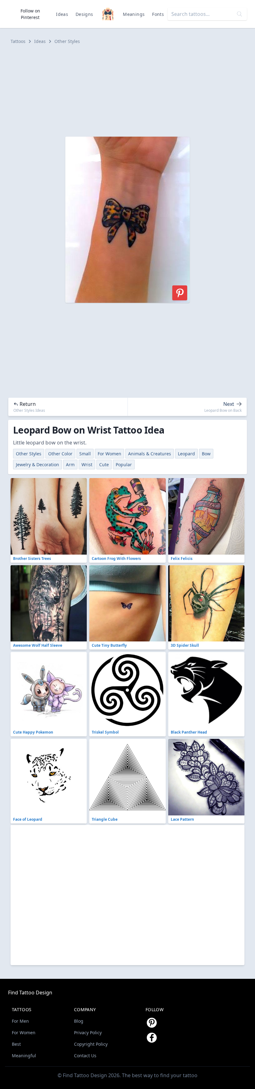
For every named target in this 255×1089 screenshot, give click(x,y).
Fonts (158, 14)
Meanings (134, 14)
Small (85, 454)
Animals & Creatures (149, 454)
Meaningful (24, 1055)
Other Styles (67, 41)
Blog (78, 1021)
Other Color (60, 454)
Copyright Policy (91, 1044)
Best (16, 1044)
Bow (206, 454)
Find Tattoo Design (30, 992)
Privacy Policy (88, 1032)
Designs (84, 14)
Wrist (86, 464)
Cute (104, 464)
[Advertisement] (127, 90)
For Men (20, 1021)
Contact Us (85, 1055)
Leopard (186, 454)
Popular (124, 464)
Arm (70, 464)
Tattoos (18, 41)
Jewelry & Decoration (37, 464)
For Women (109, 454)
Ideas (62, 14)
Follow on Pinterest (30, 14)
